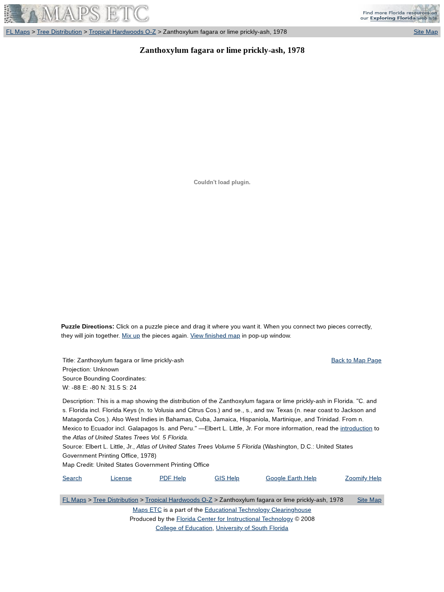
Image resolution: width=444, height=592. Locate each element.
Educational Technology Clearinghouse (258, 509)
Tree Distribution (59, 31)
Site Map (426, 31)
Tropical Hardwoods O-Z (122, 31)
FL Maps (18, 31)
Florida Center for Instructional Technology (234, 518)
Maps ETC (147, 509)
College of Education (184, 527)
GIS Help (227, 478)
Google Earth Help (291, 478)
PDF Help (173, 478)
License (121, 478)
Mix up (131, 335)
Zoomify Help (363, 478)
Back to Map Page (356, 360)
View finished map (215, 335)
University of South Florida (252, 527)
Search (72, 478)
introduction (356, 428)
